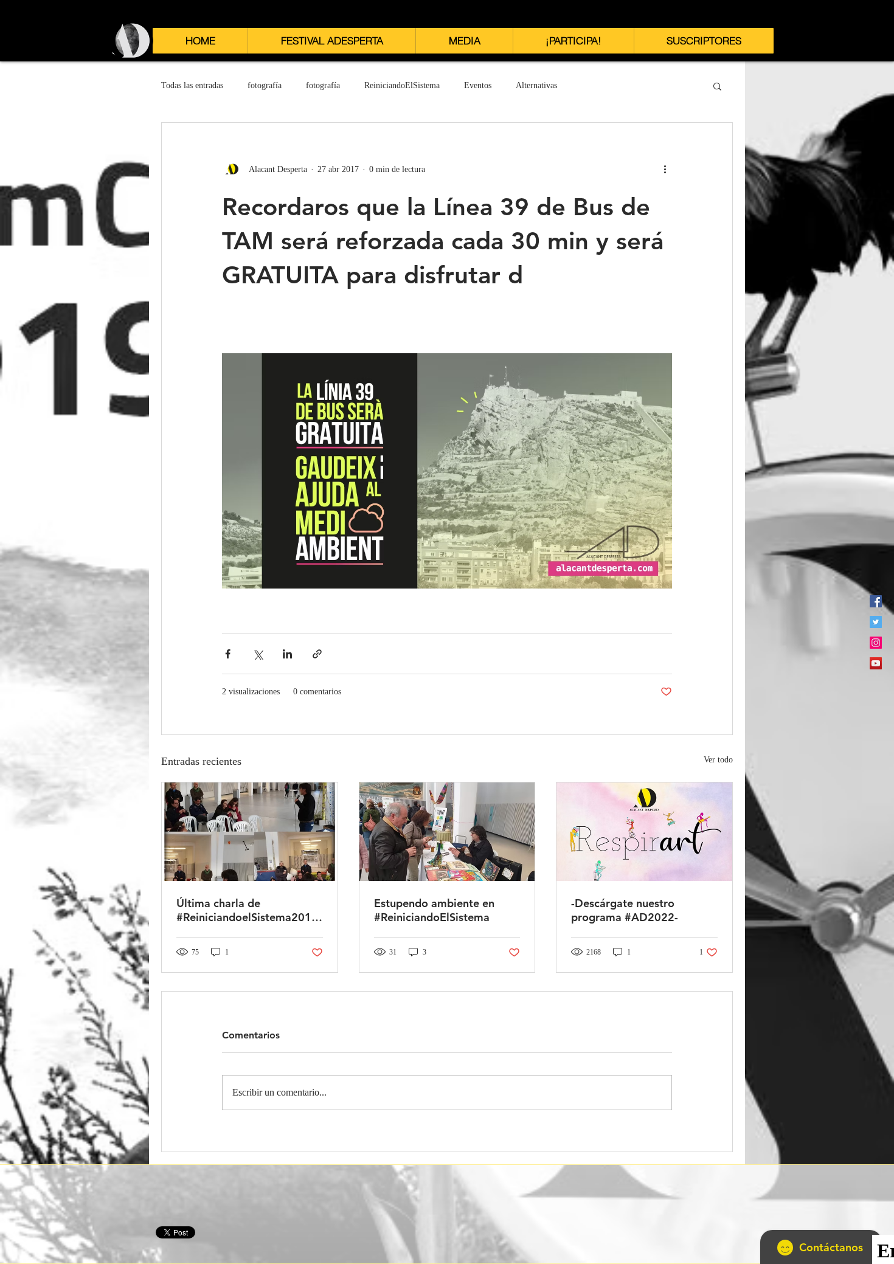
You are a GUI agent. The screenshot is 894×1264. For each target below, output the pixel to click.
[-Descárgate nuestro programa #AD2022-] (644, 831)
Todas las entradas (192, 85)
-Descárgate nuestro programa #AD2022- (624, 910)
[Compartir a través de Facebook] (228, 654)
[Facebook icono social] (876, 601)
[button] (331, 41)
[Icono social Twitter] (876, 622)
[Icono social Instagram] (876, 643)
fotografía (265, 85)
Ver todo (718, 759)
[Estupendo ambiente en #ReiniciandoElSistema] (447, 831)
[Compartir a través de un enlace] (317, 654)
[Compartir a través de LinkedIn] (287, 654)
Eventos (477, 85)
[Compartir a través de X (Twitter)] (257, 654)
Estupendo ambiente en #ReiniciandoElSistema (434, 910)
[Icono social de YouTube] (876, 663)
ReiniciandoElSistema (402, 85)
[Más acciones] (664, 169)
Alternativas (536, 85)
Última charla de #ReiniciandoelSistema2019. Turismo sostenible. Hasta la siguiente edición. (248, 910)
